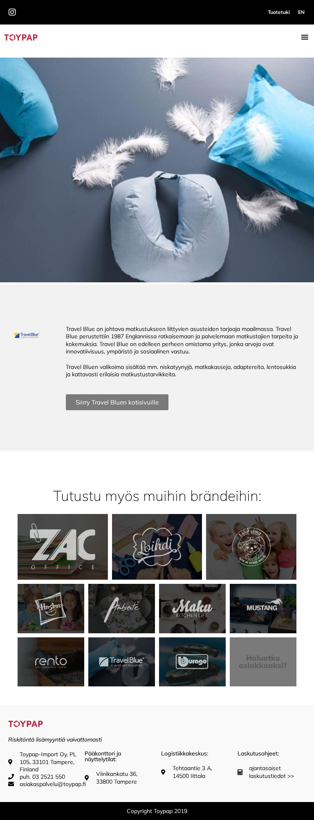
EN (301, 12)
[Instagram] (12, 12)
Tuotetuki (279, 12)
